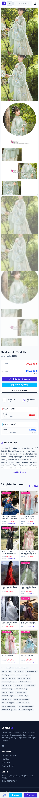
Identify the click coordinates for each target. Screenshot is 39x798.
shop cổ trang (6, 685)
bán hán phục (19, 671)
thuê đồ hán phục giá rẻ (25, 706)
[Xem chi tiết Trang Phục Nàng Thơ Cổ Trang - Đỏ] (10, 575)
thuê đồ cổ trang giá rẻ (9, 710)
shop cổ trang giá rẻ (8, 703)
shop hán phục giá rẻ (8, 678)
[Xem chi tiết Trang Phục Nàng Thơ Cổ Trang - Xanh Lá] (29, 575)
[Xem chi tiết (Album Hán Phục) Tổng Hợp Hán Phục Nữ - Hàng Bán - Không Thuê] (29, 540)
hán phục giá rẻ (6, 675)
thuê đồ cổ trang (21, 692)
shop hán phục (6, 671)
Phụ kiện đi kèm (8, 766)
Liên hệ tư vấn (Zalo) (19, 390)
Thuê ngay (15, 795)
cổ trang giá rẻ (6, 699)
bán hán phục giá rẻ (24, 678)
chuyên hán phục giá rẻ (9, 682)
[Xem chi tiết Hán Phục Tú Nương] (10, 643)
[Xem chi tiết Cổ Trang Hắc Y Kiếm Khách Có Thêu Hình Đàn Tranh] (10, 540)
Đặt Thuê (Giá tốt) (21, 385)
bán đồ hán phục (23, 696)
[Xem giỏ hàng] (35, 3)
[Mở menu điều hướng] (10, 3)
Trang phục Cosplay (9, 755)
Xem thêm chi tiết (18, 472)
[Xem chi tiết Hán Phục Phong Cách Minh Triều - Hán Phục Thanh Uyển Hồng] (29, 505)
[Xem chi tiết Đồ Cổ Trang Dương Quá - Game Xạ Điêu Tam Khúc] (29, 610)
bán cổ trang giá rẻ (23, 703)
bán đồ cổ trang (29, 685)
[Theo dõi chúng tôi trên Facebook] (3, 745)
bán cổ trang (18, 685)
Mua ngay (30, 795)
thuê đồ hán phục (7, 692)
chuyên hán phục (31, 671)
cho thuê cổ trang (25, 682)
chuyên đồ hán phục (8, 696)
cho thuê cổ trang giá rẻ (21, 699)
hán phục (9, 668)
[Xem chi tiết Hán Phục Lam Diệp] (29, 643)
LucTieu (7, 727)
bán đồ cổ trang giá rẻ (8, 706)
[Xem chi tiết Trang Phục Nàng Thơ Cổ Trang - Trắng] (10, 610)
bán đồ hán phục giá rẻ (25, 710)
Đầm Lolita (6, 762)
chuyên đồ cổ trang (21, 689)
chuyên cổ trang (7, 689)
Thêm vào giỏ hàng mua (21, 379)
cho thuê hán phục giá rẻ (22, 675)
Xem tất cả (33, 486)
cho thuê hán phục (21, 668)
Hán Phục (5, 759)
